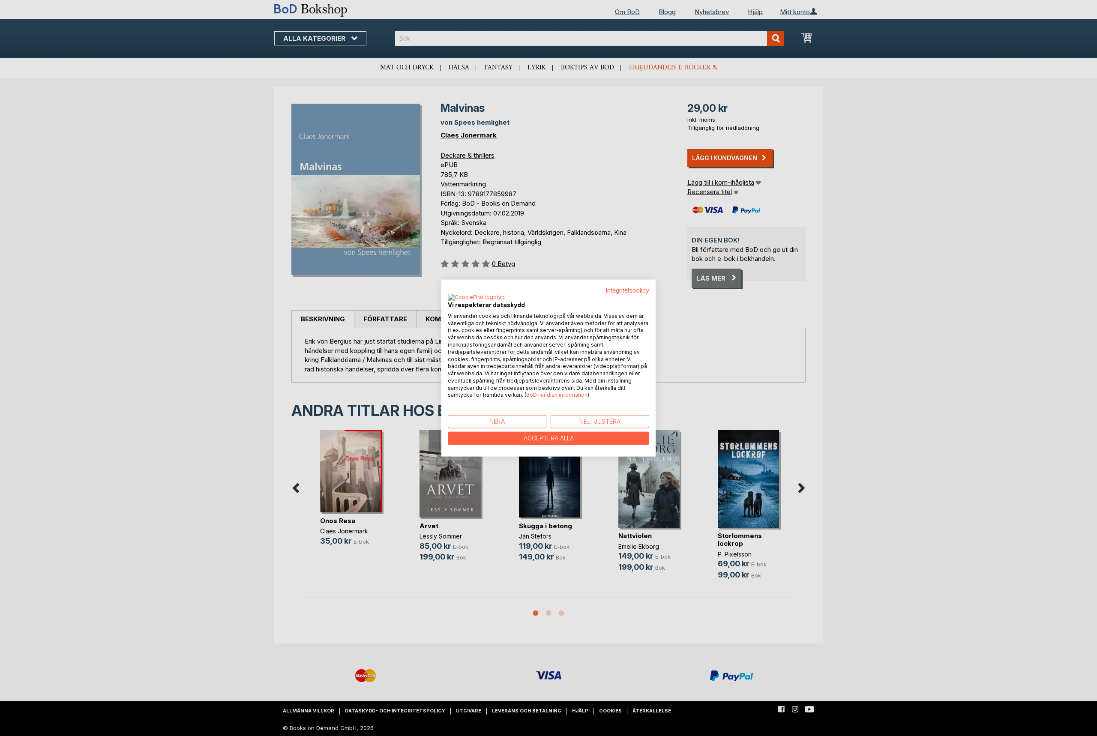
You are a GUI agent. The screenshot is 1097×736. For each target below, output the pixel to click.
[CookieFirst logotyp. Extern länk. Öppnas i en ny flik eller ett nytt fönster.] (476, 297)
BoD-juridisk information (556, 395)
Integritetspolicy (627, 290)
